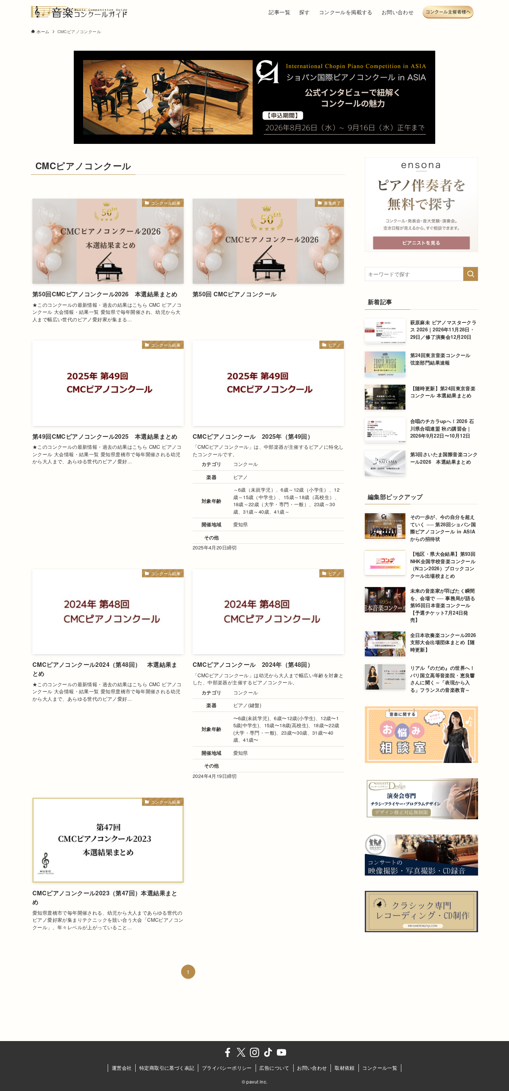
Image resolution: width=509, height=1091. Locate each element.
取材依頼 (345, 1067)
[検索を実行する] (470, 274)
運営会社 (122, 1067)
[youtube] (281, 1052)
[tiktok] (268, 1052)
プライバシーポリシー (227, 1067)
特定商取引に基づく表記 (166, 1067)
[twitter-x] (241, 1052)
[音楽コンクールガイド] (79, 12)
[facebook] (227, 1052)
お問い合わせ (312, 1067)
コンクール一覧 (379, 1067)
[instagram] (254, 1052)
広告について (274, 1067)
